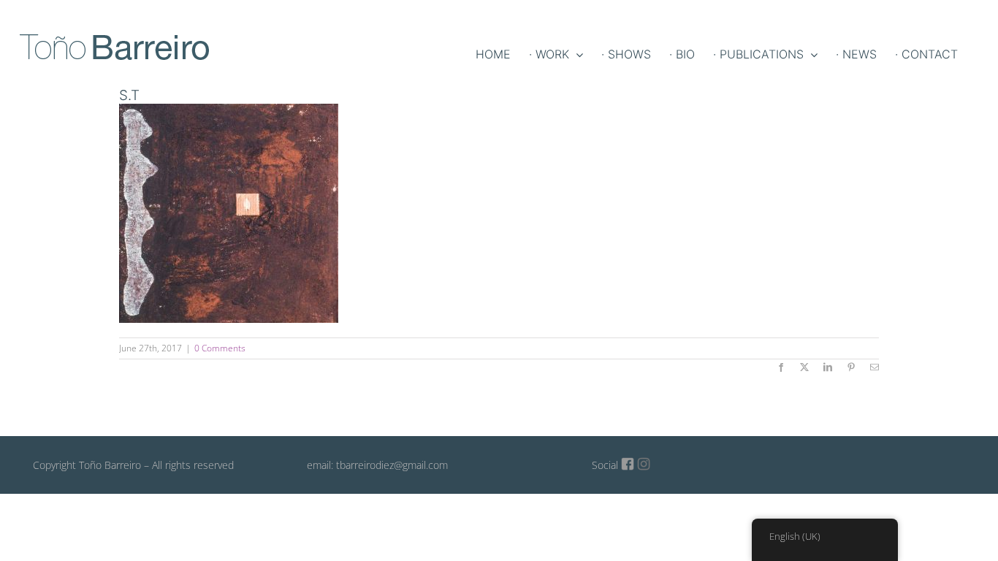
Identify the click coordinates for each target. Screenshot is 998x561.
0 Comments (219, 348)
